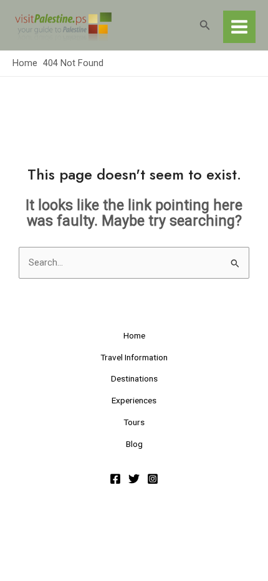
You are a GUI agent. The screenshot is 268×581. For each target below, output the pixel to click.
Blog (134, 444)
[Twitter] (134, 478)
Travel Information (134, 357)
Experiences (134, 400)
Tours (134, 422)
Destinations (134, 378)
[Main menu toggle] (239, 27)
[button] (205, 25)
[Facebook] (115, 478)
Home (134, 335)
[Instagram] (152, 478)
